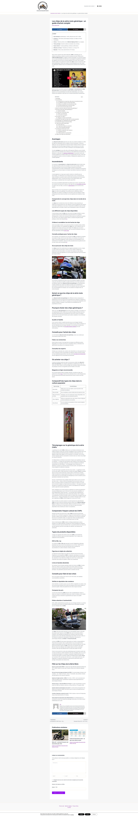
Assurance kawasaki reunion (43, 10)
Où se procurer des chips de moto (65, 106)
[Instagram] (100, 6)
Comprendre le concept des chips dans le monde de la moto (70, 101)
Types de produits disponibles (62, 123)
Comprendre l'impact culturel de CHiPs (64, 121)
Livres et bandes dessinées (64, 127)
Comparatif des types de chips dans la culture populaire (67, 119)
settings (72, 814)
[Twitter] (99, 6)
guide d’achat (71, 185)
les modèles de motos (81, 184)
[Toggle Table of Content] (81, 97)
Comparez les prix (62, 131)
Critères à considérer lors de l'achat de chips (67, 104)
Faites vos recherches (62, 113)
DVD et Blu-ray (61, 124)
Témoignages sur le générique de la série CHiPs (65, 120)
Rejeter (87, 814)
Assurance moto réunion (55, 13)
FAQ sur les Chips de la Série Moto (63, 134)
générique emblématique (68, 153)
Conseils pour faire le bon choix (62, 128)
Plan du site (61, 806)
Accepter (81, 814)
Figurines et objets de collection (65, 126)
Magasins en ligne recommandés (64, 117)
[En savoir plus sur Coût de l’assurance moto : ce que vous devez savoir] (78, 733)
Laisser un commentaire (56, 745)
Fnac (61, 373)
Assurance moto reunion (89, 6)
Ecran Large (66, 230)
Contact (69, 807)
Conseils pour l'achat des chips (62, 112)
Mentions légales (68, 806)
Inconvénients (59, 99)
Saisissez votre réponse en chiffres (58, 784)
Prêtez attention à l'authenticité (64, 132)
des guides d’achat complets (70, 326)
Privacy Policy (75, 806)
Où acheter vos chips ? (60, 116)
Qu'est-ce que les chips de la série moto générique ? (66, 108)
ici (66, 218)
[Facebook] (97, 6)
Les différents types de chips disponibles (66, 102)
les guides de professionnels (79, 353)
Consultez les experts (62, 114)
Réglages (94, 814)
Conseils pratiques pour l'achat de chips (66, 105)
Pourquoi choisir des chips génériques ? (64, 109)
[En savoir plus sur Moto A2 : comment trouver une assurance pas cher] (60, 734)
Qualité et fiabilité (61, 110)
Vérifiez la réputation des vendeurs (65, 130)
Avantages (58, 98)
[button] (94, 6)
